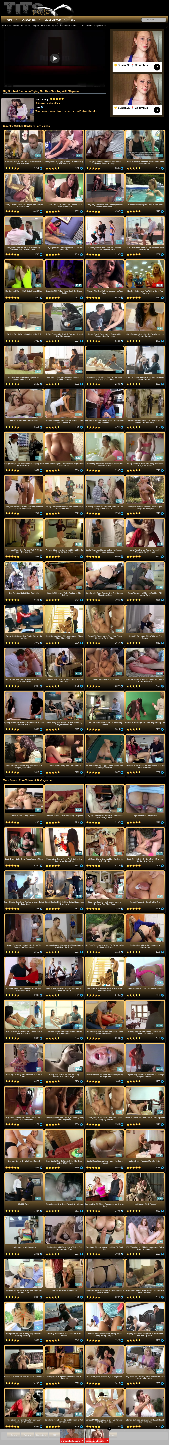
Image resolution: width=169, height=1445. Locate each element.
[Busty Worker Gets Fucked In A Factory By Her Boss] (64, 649)
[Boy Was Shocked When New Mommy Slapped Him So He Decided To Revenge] (24, 217)
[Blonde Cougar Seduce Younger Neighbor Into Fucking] (24, 1260)
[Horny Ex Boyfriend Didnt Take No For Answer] (145, 606)
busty (44, 111)
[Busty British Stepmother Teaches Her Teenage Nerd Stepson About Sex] (105, 303)
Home (9, 19)
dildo (84, 111)
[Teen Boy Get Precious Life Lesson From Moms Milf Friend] (64, 174)
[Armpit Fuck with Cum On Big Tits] (145, 871)
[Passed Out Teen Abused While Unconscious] (24, 1346)
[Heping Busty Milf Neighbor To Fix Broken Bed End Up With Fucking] (145, 1303)
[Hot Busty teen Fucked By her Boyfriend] (105, 1346)
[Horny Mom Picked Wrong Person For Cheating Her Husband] (145, 519)
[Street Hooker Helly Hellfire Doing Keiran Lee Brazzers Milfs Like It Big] (64, 871)
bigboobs (92, 111)
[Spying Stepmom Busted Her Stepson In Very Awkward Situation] (24, 692)
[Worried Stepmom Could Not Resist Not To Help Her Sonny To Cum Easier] (64, 519)
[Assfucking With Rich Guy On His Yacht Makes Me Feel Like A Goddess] (105, 347)
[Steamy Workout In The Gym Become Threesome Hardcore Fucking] (105, 217)
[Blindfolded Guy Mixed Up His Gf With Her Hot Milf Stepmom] (64, 347)
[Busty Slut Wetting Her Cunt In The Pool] (145, 174)
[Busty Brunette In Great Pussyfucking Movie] (24, 828)
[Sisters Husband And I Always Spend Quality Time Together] (64, 1087)
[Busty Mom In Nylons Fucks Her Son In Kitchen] (64, 1346)
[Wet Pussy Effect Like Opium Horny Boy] (145, 958)
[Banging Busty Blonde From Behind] (24, 1130)
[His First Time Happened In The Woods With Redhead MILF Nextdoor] (105, 914)
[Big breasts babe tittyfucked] (145, 785)
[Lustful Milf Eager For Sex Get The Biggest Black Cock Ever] (105, 562)
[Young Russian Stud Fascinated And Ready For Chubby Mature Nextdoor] (145, 649)
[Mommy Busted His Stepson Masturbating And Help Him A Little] (64, 914)
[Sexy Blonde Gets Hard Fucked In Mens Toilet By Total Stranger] (24, 871)
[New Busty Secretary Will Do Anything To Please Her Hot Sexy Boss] (64, 958)
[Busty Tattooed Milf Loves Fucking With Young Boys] (145, 562)
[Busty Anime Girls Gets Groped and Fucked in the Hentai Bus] (24, 174)
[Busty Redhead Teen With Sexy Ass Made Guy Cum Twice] (145, 433)
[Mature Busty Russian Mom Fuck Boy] (145, 1130)
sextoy (67, 111)
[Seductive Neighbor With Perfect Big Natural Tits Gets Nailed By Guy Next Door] (64, 433)
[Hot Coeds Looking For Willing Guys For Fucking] (145, 260)
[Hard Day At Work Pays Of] (145, 1173)
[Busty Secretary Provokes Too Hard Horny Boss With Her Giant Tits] (64, 476)
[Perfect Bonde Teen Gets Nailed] (24, 390)
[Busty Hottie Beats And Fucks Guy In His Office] (24, 606)
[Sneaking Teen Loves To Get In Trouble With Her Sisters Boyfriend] (64, 1389)
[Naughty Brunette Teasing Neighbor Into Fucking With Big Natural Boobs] (24, 1303)
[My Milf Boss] (24, 1173)
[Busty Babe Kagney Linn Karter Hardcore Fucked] (105, 1130)
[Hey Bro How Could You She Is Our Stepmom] (145, 1087)
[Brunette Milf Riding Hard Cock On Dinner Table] (64, 260)
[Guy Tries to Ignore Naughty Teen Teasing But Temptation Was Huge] (64, 1001)
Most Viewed (53, 19)
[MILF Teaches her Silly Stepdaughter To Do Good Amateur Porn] (145, 1217)
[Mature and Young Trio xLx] (24, 785)
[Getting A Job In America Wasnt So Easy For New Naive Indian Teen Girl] (105, 390)
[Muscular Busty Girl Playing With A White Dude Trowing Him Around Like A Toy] (24, 519)
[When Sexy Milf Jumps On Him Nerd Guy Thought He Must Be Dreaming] (64, 692)
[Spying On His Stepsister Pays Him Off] (24, 303)
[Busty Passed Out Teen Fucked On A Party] (64, 1173)
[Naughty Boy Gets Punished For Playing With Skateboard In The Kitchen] (24, 433)
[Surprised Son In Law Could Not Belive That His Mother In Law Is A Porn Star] (24, 131)
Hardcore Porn (53, 103)
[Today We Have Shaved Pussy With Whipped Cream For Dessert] (24, 476)
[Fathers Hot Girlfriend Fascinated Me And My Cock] (105, 1173)
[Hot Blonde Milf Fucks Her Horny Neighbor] (64, 785)
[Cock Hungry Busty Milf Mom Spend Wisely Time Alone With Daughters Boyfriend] (64, 606)
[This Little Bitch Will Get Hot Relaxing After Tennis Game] (145, 217)
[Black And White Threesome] (64, 1260)
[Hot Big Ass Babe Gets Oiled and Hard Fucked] (64, 1303)
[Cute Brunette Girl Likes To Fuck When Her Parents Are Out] (145, 303)
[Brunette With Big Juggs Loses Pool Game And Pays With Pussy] (105, 735)
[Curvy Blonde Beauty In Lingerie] (105, 649)
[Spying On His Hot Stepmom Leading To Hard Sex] (64, 217)
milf (79, 111)
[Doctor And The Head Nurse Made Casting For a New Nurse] (24, 649)
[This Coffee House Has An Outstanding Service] (105, 692)
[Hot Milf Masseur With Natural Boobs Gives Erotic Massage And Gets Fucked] (64, 390)
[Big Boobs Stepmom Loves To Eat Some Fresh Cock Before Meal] (24, 1087)
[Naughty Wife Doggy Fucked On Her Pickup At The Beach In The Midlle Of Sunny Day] (64, 131)
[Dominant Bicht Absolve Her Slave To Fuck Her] (105, 1217)
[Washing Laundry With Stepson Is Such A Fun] (24, 1044)
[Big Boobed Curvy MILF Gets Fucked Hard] (24, 260)
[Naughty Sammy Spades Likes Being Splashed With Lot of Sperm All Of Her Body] (105, 131)
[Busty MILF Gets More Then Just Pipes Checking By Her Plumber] (105, 606)
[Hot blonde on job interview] (24, 1217)
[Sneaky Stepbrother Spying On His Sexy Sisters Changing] (145, 1001)
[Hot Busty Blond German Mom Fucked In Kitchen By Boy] (105, 828)
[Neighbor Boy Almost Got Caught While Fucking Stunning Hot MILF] (145, 390)
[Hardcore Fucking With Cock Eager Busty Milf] (145, 692)
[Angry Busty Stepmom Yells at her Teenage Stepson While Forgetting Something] (145, 1044)
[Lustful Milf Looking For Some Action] (64, 735)
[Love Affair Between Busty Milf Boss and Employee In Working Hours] (24, 735)
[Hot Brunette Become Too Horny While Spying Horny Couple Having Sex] (105, 1303)
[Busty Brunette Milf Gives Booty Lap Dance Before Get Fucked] (105, 1260)
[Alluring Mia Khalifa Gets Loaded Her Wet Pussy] (105, 260)
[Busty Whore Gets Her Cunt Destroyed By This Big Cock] (105, 1044)
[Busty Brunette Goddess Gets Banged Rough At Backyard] (145, 476)
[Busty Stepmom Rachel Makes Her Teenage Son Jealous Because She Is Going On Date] (105, 519)
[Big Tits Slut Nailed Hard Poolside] (24, 562)
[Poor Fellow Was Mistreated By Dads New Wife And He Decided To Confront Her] (105, 1001)
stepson (52, 111)
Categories (28, 19)
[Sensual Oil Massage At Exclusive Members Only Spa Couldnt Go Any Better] (105, 1389)
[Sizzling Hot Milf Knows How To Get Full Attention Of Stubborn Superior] (64, 1217)
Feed (72, 19)
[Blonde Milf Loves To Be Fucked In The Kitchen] (64, 562)
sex (74, 111)
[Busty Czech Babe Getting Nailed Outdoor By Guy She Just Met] (145, 828)
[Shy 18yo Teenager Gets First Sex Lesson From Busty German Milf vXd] (105, 785)
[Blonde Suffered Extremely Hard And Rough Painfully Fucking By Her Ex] (145, 1389)
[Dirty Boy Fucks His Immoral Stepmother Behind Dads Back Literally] (105, 174)
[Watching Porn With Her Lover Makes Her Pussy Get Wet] (105, 433)
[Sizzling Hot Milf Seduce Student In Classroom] (145, 914)
